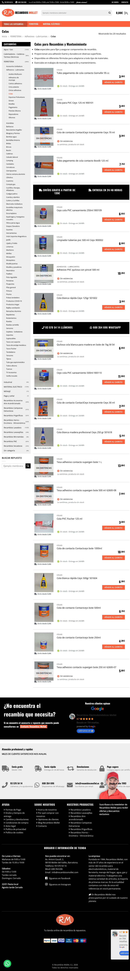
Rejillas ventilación (13, 308)
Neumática (10, 270)
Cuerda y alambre (13, 197)
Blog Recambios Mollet (49, 822)
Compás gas (10, 184)
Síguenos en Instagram (59, 884)
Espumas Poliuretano (17, 97)
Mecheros (10, 250)
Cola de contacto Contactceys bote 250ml (79, 637)
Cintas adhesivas (15, 90)
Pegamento (13, 107)
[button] (122, 12)
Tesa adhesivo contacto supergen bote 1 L (79, 462)
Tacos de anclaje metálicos (16, 345)
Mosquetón (10, 257)
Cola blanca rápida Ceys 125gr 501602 (77, 298)
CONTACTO (124, 2)
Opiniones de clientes (48, 819)
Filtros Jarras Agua (13, 223)
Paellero (9, 274)
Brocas (8, 147)
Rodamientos (11, 318)
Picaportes (10, 284)
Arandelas (10, 123)
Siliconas (12, 117)
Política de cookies (14, 832)
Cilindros (9, 177)
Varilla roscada (11, 376)
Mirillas (9, 253)
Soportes (9, 335)
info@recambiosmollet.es (87, 783)
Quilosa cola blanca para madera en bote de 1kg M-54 (86, 344)
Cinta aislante (14, 87)
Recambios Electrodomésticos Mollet (96, 715)
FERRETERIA (15, 36)
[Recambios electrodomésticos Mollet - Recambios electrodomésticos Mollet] (19, 12)
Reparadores (13, 114)
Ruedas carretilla (12, 325)
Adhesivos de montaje (14, 78)
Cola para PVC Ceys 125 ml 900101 (75, 102)
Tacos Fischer (11, 348)
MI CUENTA (115, 2)
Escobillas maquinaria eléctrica (14, 208)
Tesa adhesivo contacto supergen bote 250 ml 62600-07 (86, 667)
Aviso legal (11, 826)
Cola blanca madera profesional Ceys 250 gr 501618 (84, 432)
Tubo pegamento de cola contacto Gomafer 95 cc (83, 73)
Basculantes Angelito (14, 130)
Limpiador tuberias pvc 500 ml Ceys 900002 (80, 240)
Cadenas (9, 153)
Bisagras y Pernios (13, 133)
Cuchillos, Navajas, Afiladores (13, 189)
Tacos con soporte (13, 342)
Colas (11, 94)
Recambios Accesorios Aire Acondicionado (13, 402)
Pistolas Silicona (15, 111)
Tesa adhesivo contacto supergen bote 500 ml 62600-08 (86, 490)
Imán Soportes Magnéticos (16, 236)
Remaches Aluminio (13, 311)
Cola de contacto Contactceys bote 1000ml (79, 548)
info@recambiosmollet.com (65, 872)
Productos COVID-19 (14, 301)
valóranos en (84, 730)
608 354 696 (48, 783)
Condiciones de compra (17, 822)
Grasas (11, 100)
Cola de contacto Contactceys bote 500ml (79, 607)
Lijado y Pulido (11, 243)
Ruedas (9, 321)
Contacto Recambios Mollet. (34, 726)
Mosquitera (10, 260)
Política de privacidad (16, 829)
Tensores (9, 355)
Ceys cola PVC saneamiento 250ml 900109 (79, 210)
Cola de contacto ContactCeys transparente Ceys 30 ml (86, 402)
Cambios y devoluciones (17, 819)
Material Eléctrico (51, 23)
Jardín (8, 240)
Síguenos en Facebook (59, 878)
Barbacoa (9, 126)
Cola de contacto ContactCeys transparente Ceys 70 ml (86, 132)
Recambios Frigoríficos (13, 415)
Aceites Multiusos (15, 74)
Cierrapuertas (11, 171)
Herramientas (11, 233)
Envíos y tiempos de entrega (14, 815)
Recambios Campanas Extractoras (13, 409)
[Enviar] (109, 13)
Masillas (12, 104)
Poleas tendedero (13, 297)
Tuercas (9, 369)
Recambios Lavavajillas (13, 432)
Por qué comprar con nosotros (47, 815)
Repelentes (10, 314)
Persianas (9, 281)
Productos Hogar (12, 304)
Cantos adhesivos (15, 83)
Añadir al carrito (113, 82)
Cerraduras (10, 167)
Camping (9, 160)
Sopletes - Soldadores (14, 332)
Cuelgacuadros (11, 194)
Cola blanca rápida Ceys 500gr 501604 (77, 578)
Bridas (8, 143)
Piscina (8, 294)
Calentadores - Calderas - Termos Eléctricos (14, 55)
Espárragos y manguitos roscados (15, 218)
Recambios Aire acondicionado (77, 818)
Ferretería (33, 23)
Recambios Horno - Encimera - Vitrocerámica (14, 421)
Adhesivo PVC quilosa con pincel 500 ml (78, 269)
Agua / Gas (8, 49)
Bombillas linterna (13, 140)
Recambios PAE (10, 441)
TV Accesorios (11, 372)
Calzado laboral (12, 157)
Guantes (9, 229)
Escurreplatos (11, 213)
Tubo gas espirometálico (15, 362)
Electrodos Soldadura (14, 204)
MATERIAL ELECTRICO (13, 387)
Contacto (42, 826)
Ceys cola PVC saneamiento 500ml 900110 (79, 372)
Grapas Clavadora (13, 226)
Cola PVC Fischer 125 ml (69, 518)
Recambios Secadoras (13, 446)
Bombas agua (11, 137)
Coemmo (9, 181)
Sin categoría (9, 450)
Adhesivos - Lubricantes (36, 36)
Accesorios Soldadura (14, 66)
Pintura (9, 291)
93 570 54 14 (16, 783)
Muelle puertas (12, 263)
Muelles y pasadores (14, 267)
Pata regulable (11, 277)
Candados (10, 164)
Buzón (8, 150)
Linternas (9, 247)
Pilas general (11, 287)
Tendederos (10, 352)
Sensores (9, 328)
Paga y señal (9, 396)
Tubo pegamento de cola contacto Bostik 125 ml (82, 160)
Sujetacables (11, 338)
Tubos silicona (11, 366)
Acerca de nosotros (47, 809)
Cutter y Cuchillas (12, 200)
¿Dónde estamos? (81, 2)
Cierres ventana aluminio (15, 174)
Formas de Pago (13, 809)
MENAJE (7, 391)
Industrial (8, 382)
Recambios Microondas (14, 437)
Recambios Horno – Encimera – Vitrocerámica (81, 834)
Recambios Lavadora (12, 427)
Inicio (4, 36)
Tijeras (8, 359)
